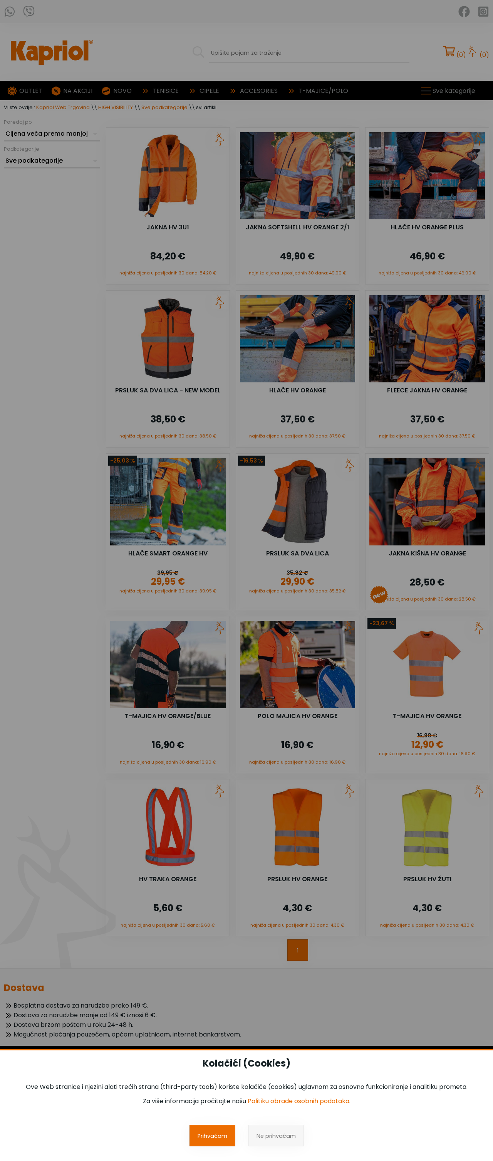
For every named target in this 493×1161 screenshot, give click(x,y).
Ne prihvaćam (276, 1136)
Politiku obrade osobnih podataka (298, 1101)
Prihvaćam (212, 1136)
